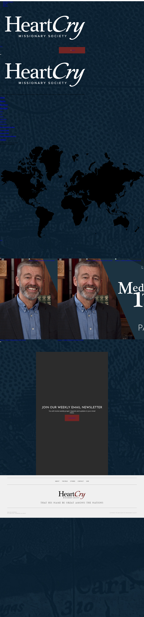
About (57, 481)
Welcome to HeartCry (8, 1)
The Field (5, 3)
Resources (5, 6)
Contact (81, 481)
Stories (4, 4)
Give (1, 46)
